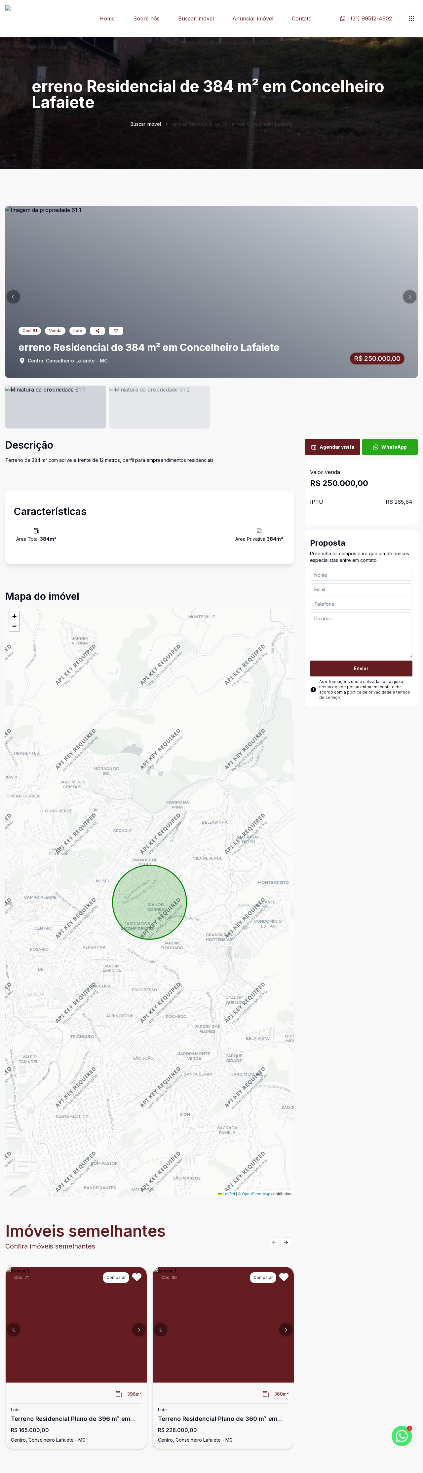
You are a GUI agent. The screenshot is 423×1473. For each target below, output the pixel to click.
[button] (13, 296)
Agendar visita (337, 447)
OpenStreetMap (256, 1193)
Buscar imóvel (196, 18)
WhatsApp (394, 447)
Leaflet (228, 1193)
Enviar (361, 668)
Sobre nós (146, 18)
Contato (302, 18)
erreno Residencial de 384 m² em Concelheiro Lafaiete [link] (232, 124)
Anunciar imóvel (252, 18)
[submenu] (411, 18)
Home (107, 18)
